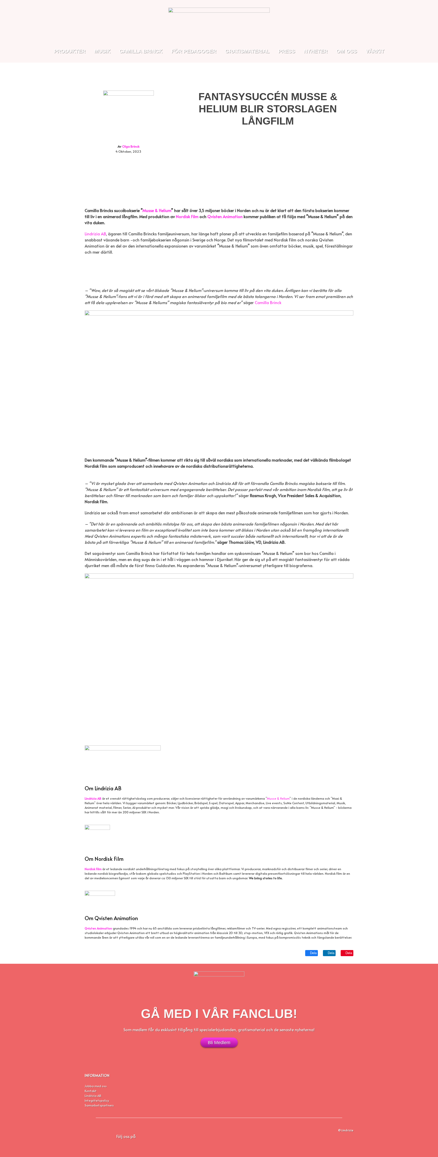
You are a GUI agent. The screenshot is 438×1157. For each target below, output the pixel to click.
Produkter (69, 51)
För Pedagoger (193, 51)
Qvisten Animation (98, 928)
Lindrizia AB (95, 233)
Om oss (346, 51)
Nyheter (315, 51)
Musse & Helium (278, 798)
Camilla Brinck (140, 51)
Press (286, 51)
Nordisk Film (93, 869)
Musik (102, 51)
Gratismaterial (247, 51)
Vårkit (375, 51)
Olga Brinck (130, 146)
